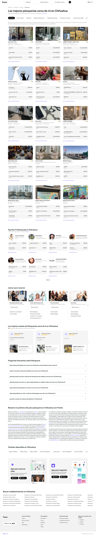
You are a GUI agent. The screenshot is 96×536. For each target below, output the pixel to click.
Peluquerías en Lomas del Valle (9, 505)
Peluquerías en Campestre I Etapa (53, 503)
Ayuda (42, 524)
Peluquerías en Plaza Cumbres (9, 497)
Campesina (19, 426)
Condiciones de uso (63, 522)
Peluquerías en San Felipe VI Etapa (74, 503)
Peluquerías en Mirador (50, 499)
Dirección (10, 7)
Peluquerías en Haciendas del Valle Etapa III (11, 503)
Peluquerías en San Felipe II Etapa (31, 501)
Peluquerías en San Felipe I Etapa (74, 505)
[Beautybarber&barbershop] (17, 305)
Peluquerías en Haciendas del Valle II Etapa (11, 501)
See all (48, 279)
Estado (42, 526)
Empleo (23, 518)
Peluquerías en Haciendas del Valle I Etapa (33, 495)
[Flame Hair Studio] (58, 305)
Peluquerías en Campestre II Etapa (53, 505)
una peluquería (21, 411)
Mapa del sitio (24, 524)
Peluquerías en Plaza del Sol (73, 499)
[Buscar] (69, 2)
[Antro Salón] (78, 305)
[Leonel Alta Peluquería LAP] (37, 305)
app (50, 422)
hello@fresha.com (54, 440)
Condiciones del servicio (64, 520)
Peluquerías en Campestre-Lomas (31, 503)
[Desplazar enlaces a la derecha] (92, 500)
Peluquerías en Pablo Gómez (52, 497)
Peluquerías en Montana (29, 497)
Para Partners (43, 518)
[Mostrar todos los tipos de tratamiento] (87, 18)
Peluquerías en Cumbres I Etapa (9, 495)
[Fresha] (4, 2)
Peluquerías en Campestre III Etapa (75, 495)
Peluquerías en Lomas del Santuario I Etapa (33, 505)
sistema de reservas (75, 435)
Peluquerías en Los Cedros (51, 501)
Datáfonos (43, 522)
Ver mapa (44, 13)
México (21, 7)
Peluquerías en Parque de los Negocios (11, 499)
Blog (23, 522)
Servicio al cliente (25, 520)
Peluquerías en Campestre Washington (75, 501)
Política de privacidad (63, 518)
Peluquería (16, 7)
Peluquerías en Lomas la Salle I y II (31, 499)
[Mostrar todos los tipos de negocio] (87, 451)
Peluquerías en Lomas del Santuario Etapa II (54, 495)
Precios (42, 520)
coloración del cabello (17, 429)
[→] (87, 305)
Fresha (36, 411)
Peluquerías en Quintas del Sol (74, 497)
